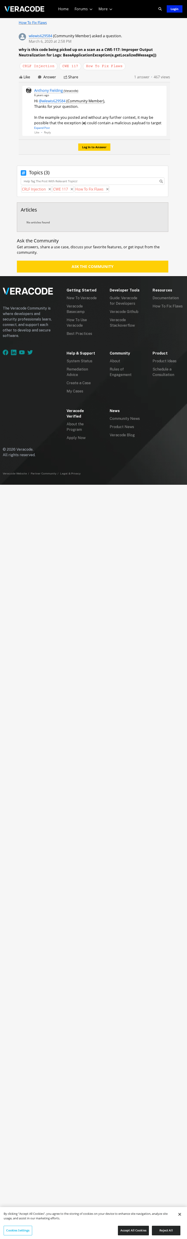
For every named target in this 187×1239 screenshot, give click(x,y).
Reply (47, 132)
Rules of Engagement (121, 372)
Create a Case (79, 383)
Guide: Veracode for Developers (123, 301)
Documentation (166, 298)
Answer (49, 77)
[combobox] (93, 181)
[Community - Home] (24, 9)
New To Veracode (82, 298)
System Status (79, 361)
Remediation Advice (77, 372)
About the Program (75, 427)
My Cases (75, 391)
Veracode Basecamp (76, 309)
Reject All (166, 1230)
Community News (125, 418)
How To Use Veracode (77, 323)
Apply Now (76, 438)
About (115, 361)
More (103, 8)
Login (175, 9)
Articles (29, 209)
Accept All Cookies (133, 1230)
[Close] (180, 1214)
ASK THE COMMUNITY (93, 266)
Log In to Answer (94, 147)
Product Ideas (165, 361)
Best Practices (79, 333)
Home (63, 8)
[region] (93, 1223)
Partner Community (43, 473)
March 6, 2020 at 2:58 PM (50, 41)
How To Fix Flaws (168, 306)
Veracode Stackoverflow (122, 323)
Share (73, 77)
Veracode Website (15, 473)
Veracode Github (124, 312)
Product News (122, 427)
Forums (81, 8)
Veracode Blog (122, 435)
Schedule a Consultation (163, 372)
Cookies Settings (17, 1230)
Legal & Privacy (70, 473)
